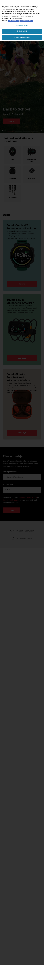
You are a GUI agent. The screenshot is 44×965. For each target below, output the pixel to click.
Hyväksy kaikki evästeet (22, 37)
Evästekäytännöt (13, 20)
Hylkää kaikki (22, 31)
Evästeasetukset (22, 25)
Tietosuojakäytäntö (26, 20)
